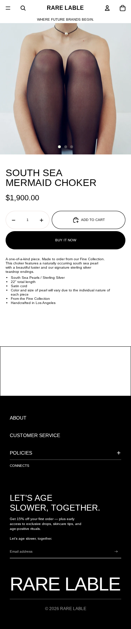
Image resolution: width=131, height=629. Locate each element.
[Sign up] (116, 552)
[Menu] (8, 8)
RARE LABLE (73, 608)
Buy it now (65, 240)
